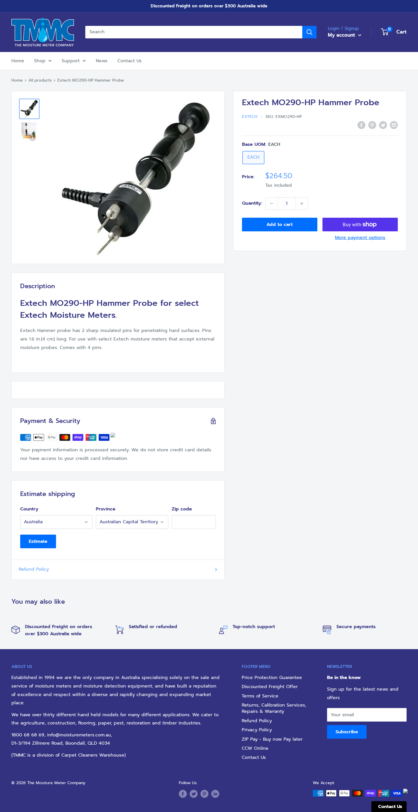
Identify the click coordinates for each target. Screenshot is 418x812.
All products (40, 80)
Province (105, 509)
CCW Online (255, 748)
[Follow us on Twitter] (194, 794)
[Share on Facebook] (361, 125)
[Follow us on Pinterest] (204, 794)
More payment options (360, 237)
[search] (193, 32)
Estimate (38, 541)
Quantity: (252, 203)
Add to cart (279, 224)
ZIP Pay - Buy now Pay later (272, 739)
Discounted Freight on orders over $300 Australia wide (209, 6)
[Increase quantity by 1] (302, 203)
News (101, 60)
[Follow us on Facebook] (183, 794)
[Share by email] (394, 125)
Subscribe (347, 731)
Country (29, 509)
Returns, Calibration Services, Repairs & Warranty (274, 708)
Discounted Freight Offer (270, 686)
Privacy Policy (257, 729)
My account (342, 35)
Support (71, 60)
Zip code (182, 509)
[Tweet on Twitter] (383, 125)
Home (17, 60)
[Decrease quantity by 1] (272, 203)
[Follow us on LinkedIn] (215, 794)
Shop (39, 60)
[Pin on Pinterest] (372, 125)
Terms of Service (260, 696)
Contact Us (129, 60)
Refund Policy (34, 569)
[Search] (309, 32)
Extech (249, 117)
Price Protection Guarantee (272, 677)
